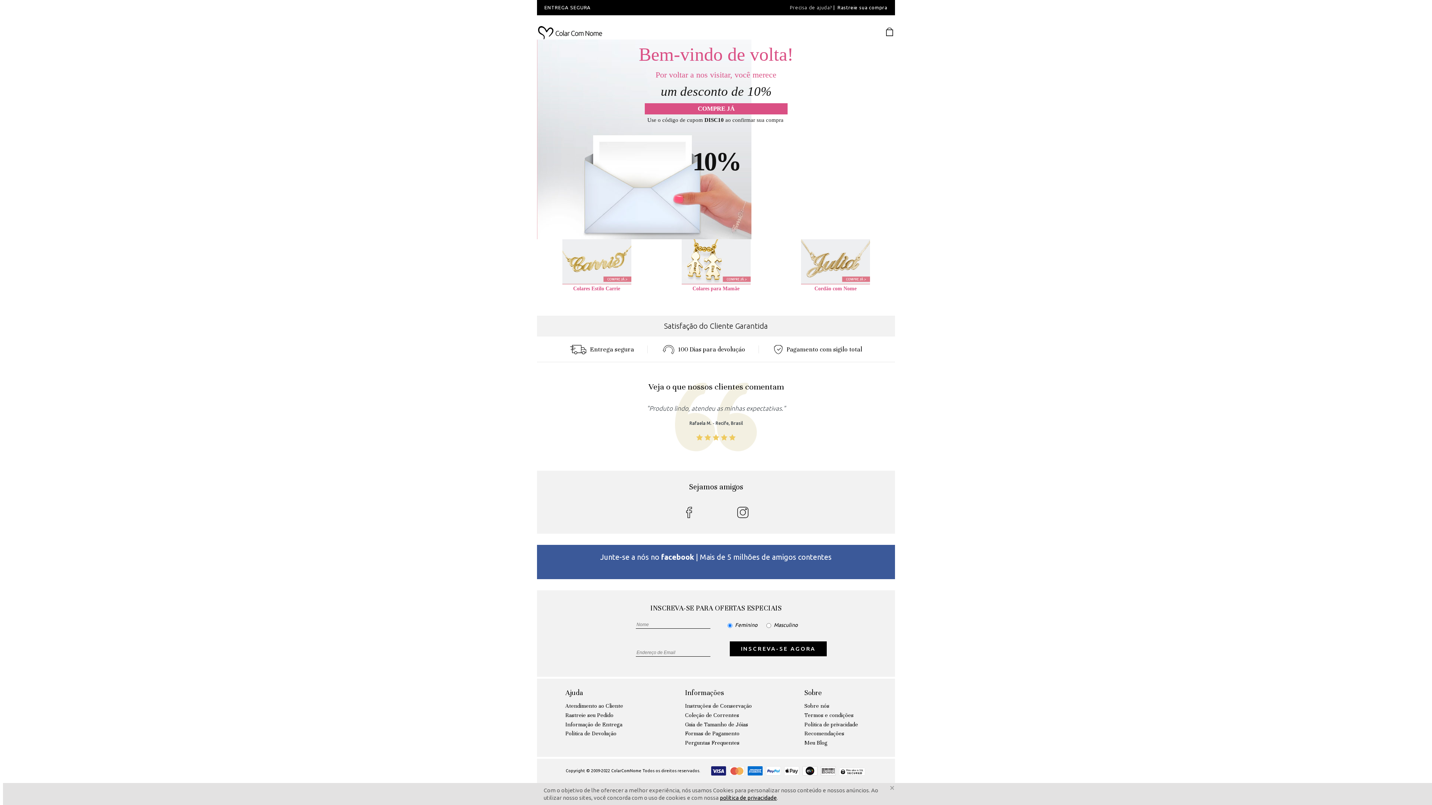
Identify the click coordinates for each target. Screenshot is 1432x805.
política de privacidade (748, 798)
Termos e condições (829, 715)
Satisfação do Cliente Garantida (716, 326)
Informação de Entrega (593, 724)
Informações (704, 692)
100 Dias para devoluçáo (711, 349)
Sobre (813, 692)
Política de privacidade (831, 724)
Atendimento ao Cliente (594, 706)
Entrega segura (612, 349)
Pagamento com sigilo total (824, 349)
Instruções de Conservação (718, 706)
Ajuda (574, 692)
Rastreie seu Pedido (589, 715)
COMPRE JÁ (716, 108)
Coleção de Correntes (712, 715)
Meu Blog (816, 742)
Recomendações (824, 733)
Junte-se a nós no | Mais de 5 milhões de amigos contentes (716, 557)
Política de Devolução (590, 733)
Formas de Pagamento (712, 733)
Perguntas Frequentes (712, 742)
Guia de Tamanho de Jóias (716, 724)
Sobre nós (816, 706)
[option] (637, 7)
